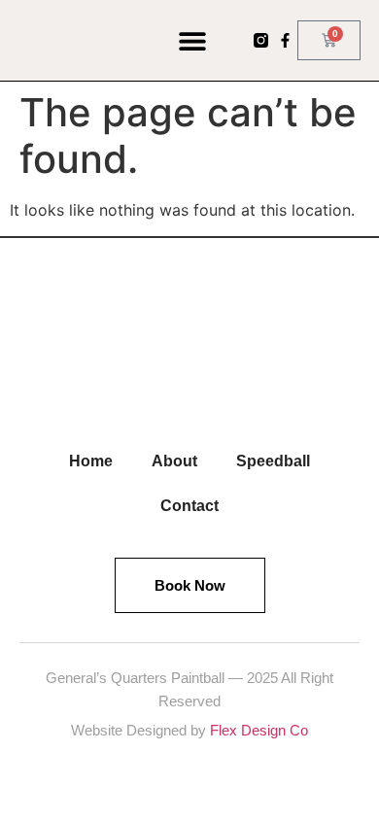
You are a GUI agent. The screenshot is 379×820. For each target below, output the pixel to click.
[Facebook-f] (285, 40)
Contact (189, 505)
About (174, 461)
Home (91, 461)
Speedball (273, 461)
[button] (193, 40)
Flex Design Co (259, 730)
